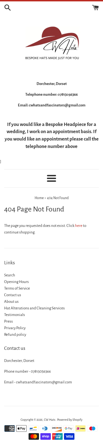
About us (11, 301)
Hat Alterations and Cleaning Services (34, 308)
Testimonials (14, 315)
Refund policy (15, 334)
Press (8, 321)
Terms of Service (17, 288)
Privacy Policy (15, 328)
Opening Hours (16, 282)
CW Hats (50, 419)
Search (9, 275)
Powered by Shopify (69, 419)
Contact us (12, 295)
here (78, 226)
